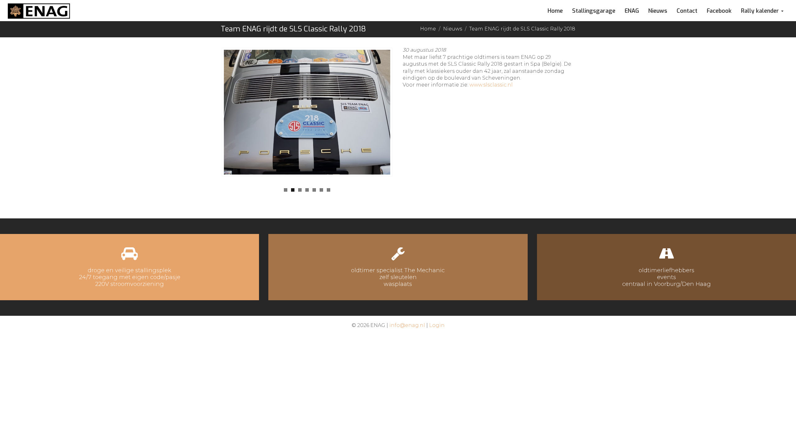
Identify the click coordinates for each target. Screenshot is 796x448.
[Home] (41, 10)
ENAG (632, 11)
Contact (687, 11)
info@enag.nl (407, 325)
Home (555, 11)
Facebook (719, 11)
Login (437, 325)
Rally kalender (760, 11)
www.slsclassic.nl (491, 85)
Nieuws (657, 11)
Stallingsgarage (593, 11)
